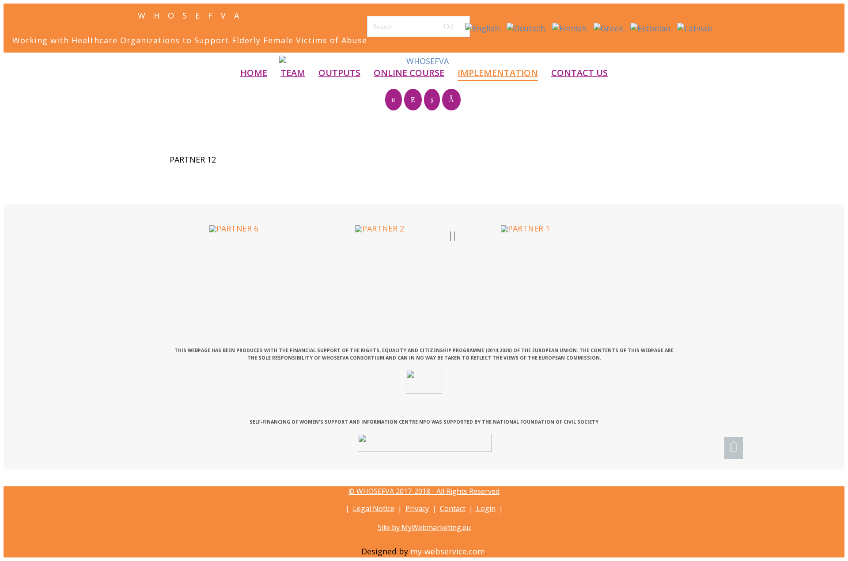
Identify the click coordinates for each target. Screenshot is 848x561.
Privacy (417, 508)
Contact (453, 508)
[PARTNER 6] (233, 228)
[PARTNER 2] (379, 228)
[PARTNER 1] (525, 228)
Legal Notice (373, 508)
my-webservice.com (447, 551)
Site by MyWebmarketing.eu (424, 527)
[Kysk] (425, 443)
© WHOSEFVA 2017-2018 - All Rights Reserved (424, 491)
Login (485, 508)
